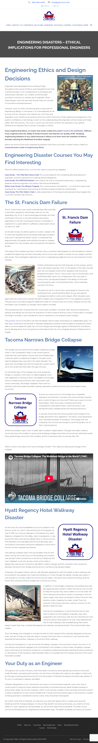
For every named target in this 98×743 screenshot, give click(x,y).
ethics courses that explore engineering (40, 170)
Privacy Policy (89, 739)
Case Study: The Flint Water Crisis (19, 192)
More (86, 25)
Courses (67, 25)
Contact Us (17, 25)
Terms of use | (75, 739)
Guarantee (37, 725)
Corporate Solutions (33, 25)
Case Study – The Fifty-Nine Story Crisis (22, 175)
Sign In (46, 6)
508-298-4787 (38, 2)
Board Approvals (49, 725)
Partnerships (51, 728)
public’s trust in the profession (70, 131)
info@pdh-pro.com (60, 2)
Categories (77, 25)
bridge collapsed (65, 403)
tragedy (71, 653)
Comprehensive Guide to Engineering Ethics (24, 147)
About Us (27, 725)
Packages (58, 25)
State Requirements (71, 725)
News (60, 725)
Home (8, 25)
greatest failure (14, 321)
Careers (42, 728)
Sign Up (56, 6)
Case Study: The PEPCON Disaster (20, 180)
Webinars (48, 25)
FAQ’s (19, 725)
